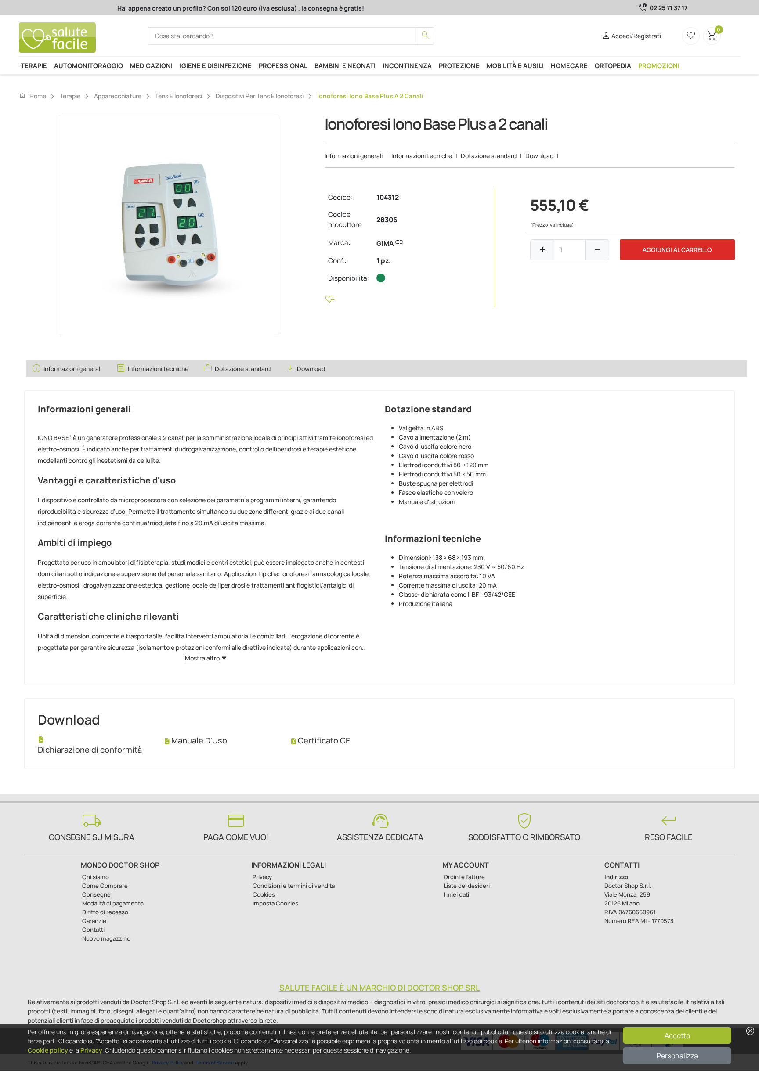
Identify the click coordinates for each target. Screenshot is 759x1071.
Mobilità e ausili (515, 65)
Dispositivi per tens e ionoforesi (260, 96)
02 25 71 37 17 (668, 8)
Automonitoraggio (88, 65)
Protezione (459, 65)
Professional (283, 65)
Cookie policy (48, 1050)
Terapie (34, 65)
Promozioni (658, 65)
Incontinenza (407, 65)
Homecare (569, 65)
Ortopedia (613, 65)
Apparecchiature (117, 96)
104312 (387, 197)
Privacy (91, 1050)
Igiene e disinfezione (216, 65)
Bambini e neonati (345, 65)
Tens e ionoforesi (178, 96)
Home (32, 95)
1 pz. (383, 260)
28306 (387, 219)
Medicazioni (151, 65)
